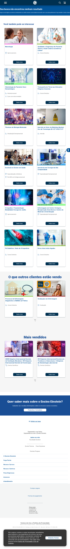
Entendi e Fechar (53, 538)
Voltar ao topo (36, 421)
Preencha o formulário (35, 410)
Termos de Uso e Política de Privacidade (35, 523)
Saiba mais (19, 62)
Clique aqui (32, 507)
